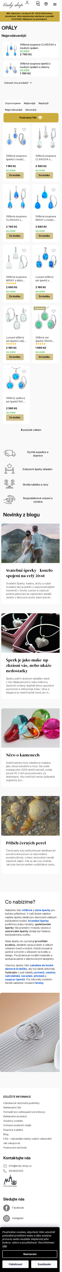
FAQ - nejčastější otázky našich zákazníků (27, 1138)
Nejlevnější (29, 103)
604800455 (16, 1170)
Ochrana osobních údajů (17, 1125)
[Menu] (55, 4)
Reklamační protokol (15, 1116)
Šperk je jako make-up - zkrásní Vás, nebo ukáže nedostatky (29, 665)
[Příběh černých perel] (31, 815)
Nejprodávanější (13, 109)
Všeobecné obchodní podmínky (21, 1103)
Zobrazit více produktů (16, 82)
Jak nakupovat (11, 1143)
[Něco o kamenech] (31, 727)
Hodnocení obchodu (15, 1147)
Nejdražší (43, 103)
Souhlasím (44, 1264)
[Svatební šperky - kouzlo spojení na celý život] (31, 543)
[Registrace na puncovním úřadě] (10, 1181)
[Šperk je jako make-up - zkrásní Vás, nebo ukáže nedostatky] (31, 632)
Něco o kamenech (23, 755)
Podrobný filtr (28, 117)
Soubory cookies (13, 1120)
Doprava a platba (13, 1129)
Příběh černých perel (26, 843)
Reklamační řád (12, 1107)
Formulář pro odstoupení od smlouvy (24, 1111)
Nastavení (29, 1254)
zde (4, 1246)
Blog (5, 1134)
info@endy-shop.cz (20, 1165)
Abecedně (30, 109)
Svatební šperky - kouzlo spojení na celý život (29, 573)
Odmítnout (15, 1264)
